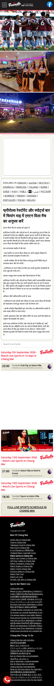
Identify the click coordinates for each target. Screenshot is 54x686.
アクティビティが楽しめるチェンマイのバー (27, 648)
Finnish (21, 195)
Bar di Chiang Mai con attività (22, 664)
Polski (21, 200)
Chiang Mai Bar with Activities (22, 640)
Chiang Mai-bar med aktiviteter (22, 666)
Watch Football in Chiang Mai (22, 563)
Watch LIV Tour (16, 577)
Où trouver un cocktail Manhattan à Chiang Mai (29, 612)
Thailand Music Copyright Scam (23, 553)
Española (8, 187)
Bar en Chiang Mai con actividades (24, 656)
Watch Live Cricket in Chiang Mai (23, 558)
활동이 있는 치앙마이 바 (19, 645)
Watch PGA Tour (17, 574)
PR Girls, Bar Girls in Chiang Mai (23, 579)
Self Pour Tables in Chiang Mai (22, 561)
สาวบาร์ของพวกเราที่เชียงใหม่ (22, 550)
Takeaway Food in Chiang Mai (22, 545)
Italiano (33, 187)
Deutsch (44, 182)
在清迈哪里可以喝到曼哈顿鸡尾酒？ (24, 596)
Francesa (21, 187)
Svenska (31, 195)
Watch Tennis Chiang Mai (20, 569)
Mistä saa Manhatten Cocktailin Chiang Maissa (29, 625)
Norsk (43, 187)
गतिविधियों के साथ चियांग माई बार (20, 653)
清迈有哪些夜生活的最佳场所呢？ (23, 672)
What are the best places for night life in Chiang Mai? (31, 669)
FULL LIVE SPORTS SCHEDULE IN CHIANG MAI (27, 508)
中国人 (23, 191)
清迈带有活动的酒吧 (18, 642)
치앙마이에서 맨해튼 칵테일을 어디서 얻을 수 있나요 (31, 599)
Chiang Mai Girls (16, 588)
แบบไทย (33, 182)
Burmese (9, 195)
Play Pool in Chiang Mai (19, 547)
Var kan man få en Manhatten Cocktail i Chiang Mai (31, 628)
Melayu (31, 200)
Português (9, 200)
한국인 (14, 191)
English (22, 182)
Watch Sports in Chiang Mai (21, 555)
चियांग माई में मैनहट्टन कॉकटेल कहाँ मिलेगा (23, 607)
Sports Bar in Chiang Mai (20, 540)
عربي (36, 191)
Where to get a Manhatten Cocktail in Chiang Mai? (30, 591)
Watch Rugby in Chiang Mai (21, 566)
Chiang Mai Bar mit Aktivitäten (22, 651)
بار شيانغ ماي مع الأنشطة (19, 658)
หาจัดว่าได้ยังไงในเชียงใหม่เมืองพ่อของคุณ (26, 594)
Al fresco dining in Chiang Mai (22, 571)
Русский (46, 191)
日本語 (6, 191)
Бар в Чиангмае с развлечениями (24, 661)
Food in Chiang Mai (18, 542)
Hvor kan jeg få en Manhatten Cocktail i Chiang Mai (31, 620)
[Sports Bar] (17, 527)
